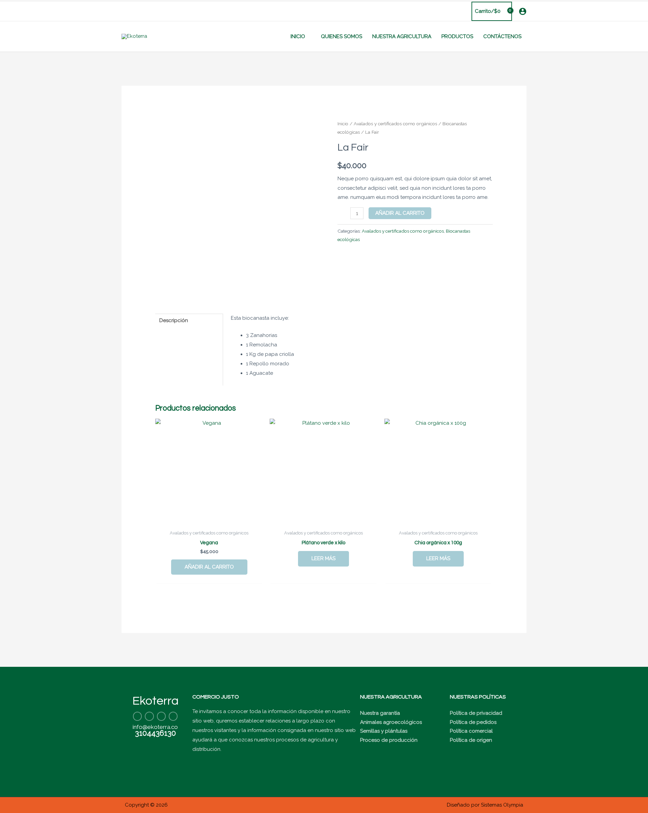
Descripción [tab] (173, 320)
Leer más (323, 558)
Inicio (343, 123)
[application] (308, 36)
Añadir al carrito (400, 213)
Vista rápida (209, 521)
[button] (124, 11)
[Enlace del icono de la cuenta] (522, 11)
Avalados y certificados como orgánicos (395, 123)
